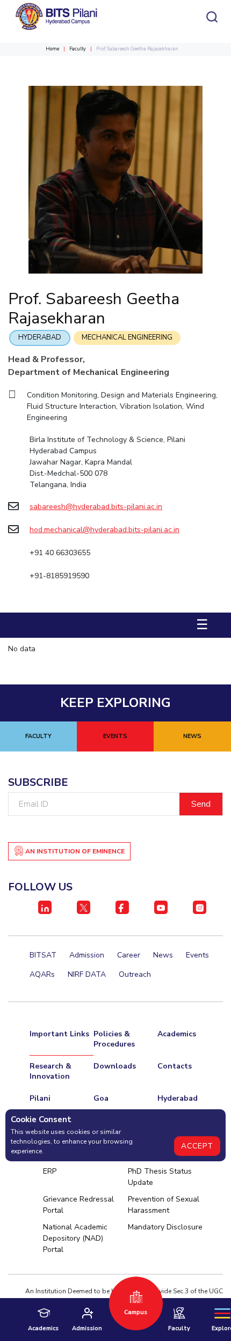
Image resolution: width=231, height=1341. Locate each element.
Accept (197, 1146)
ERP (49, 1171)
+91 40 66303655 (60, 553)
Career (128, 955)
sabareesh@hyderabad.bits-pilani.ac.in (96, 507)
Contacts (174, 1066)
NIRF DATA (87, 974)
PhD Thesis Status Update (160, 1177)
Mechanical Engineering (127, 337)
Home (52, 49)
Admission (86, 955)
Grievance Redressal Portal (78, 1204)
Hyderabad (39, 337)
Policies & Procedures (114, 1039)
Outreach (135, 974)
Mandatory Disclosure (165, 1227)
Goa (101, 1098)
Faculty (77, 49)
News (163, 955)
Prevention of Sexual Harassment (163, 1204)
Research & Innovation (50, 1071)
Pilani (40, 1098)
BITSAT (43, 955)
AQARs (42, 974)
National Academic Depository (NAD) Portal (75, 1238)
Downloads (114, 1066)
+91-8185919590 (60, 576)
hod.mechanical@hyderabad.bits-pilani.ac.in (104, 530)
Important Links (59, 1034)
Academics (176, 1034)
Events (197, 955)
